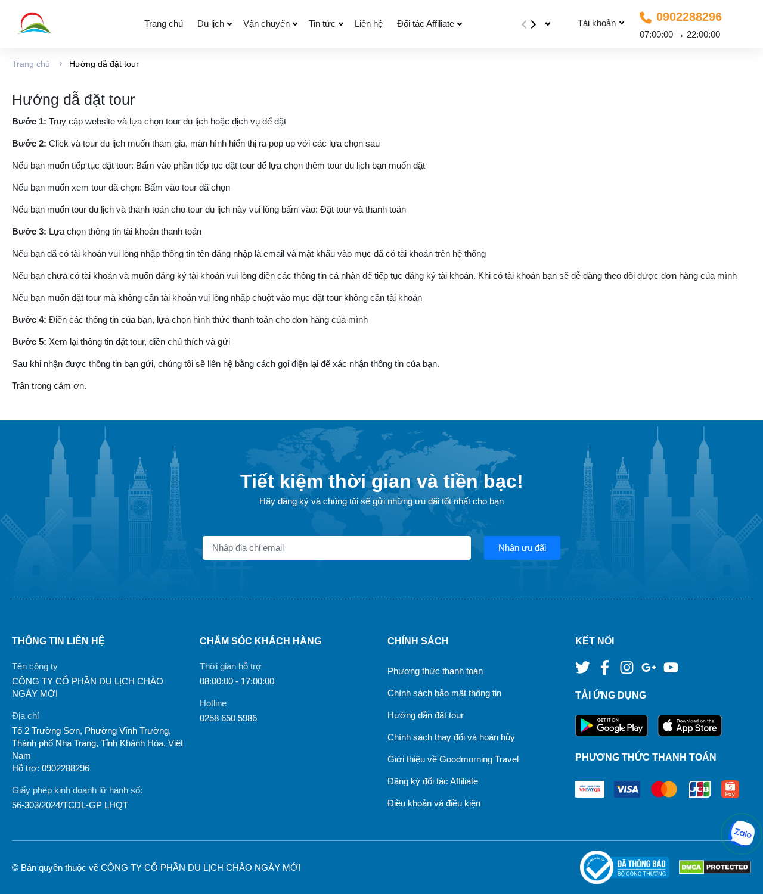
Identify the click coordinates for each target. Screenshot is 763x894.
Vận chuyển (266, 23)
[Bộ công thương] (629, 867)
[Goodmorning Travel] (61, 24)
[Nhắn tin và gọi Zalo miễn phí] (741, 833)
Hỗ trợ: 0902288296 (50, 768)
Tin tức (322, 23)
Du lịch (210, 23)
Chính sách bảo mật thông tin (444, 693)
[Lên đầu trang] (742, 873)
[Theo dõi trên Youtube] (670, 667)
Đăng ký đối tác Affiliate (432, 781)
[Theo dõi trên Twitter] (584, 667)
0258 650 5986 (228, 718)
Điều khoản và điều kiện (433, 803)
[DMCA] (715, 867)
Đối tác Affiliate (425, 23)
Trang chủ (163, 23)
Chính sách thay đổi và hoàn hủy (451, 737)
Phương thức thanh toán (435, 671)
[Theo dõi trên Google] (650, 667)
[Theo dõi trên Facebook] (606, 667)
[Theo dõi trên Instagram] (628, 667)
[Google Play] (616, 726)
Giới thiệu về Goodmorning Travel (453, 759)
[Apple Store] (689, 726)
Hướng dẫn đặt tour (425, 715)
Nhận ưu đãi (522, 548)
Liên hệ (369, 23)
